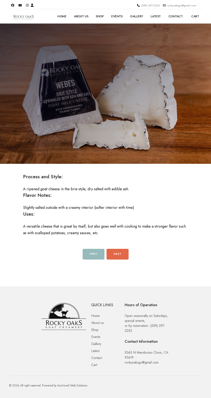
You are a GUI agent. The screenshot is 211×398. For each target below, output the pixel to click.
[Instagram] (27, 5)
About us (81, 16)
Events (116, 16)
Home (61, 16)
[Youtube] (20, 5)
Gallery (136, 16)
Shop (100, 16)
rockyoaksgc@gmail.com (181, 5)
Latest (156, 16)
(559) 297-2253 (150, 5)
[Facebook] (12, 5)
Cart (195, 16)
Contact (175, 16)
